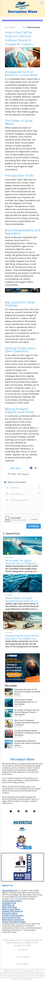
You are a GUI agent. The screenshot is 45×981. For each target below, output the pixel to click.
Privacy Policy (22, 963)
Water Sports (15, 468)
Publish (35, 526)
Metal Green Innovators (13, 919)
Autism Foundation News (14, 921)
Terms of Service (22, 957)
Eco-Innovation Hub (11, 917)
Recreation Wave (10, 913)
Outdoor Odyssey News (13, 915)
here (31, 979)
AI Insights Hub (9, 903)
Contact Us (22, 949)
